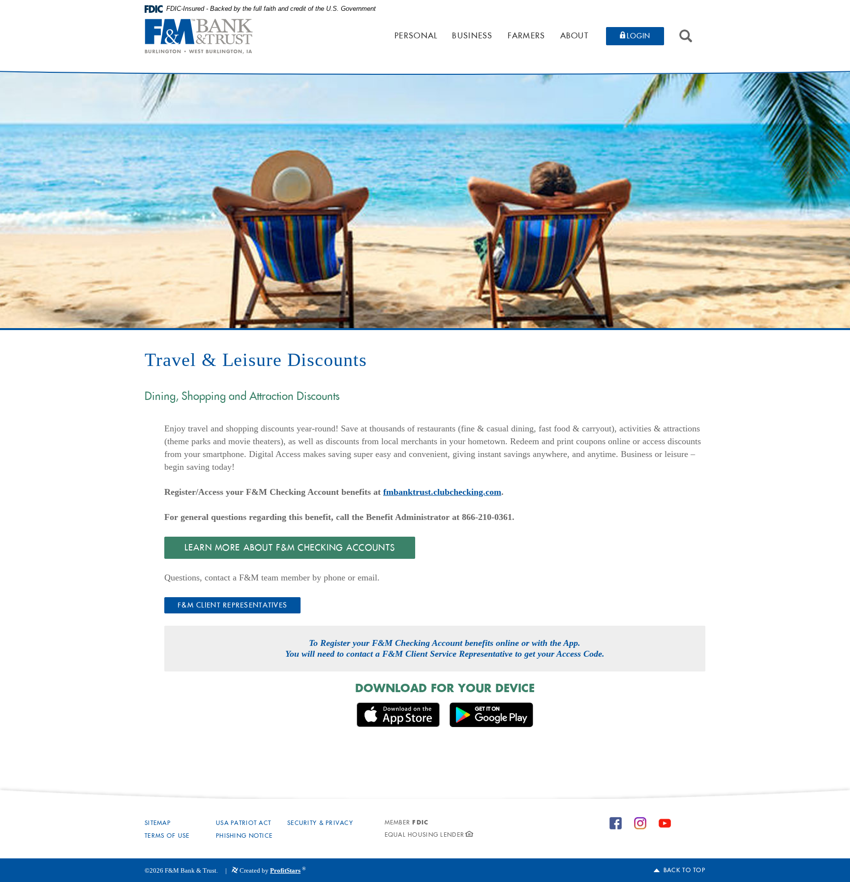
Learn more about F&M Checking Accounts (289, 548)
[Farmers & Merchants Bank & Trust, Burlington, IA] (199, 36)
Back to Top (684, 871)
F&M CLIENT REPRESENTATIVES (232, 605)
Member (407, 823)
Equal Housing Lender (425, 835)
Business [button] (472, 36)
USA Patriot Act (243, 823)
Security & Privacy (320, 823)
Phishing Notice (244, 836)
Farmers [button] (527, 36)
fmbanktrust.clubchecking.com (442, 492)
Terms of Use (167, 836)
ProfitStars (285, 870)
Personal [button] (416, 36)
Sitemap (158, 823)
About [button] (574, 36)
